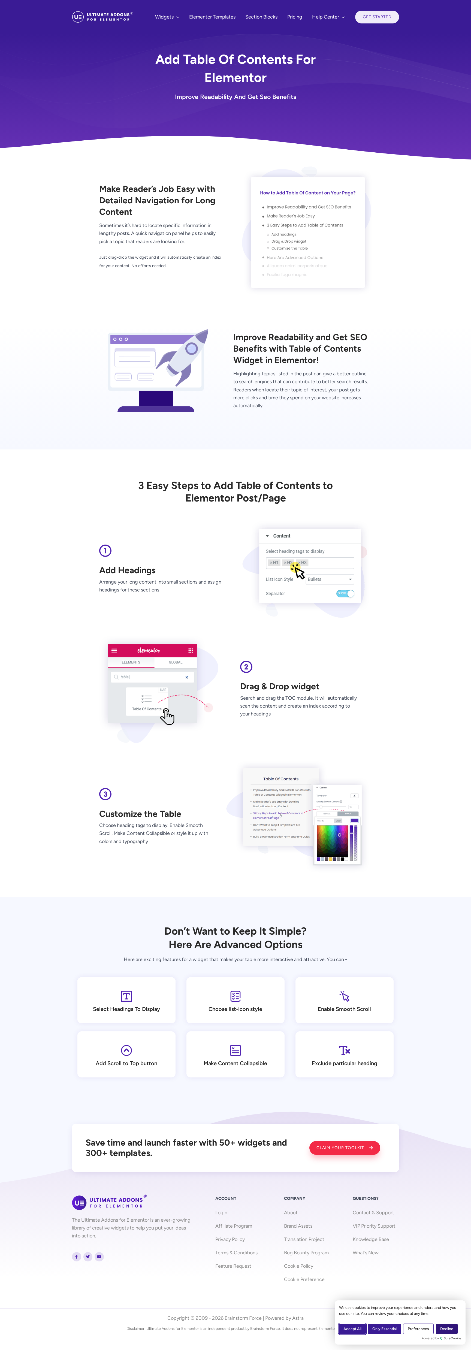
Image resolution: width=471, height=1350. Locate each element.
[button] (176, 16)
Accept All (352, 1329)
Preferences (418, 1329)
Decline (446, 1329)
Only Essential (384, 1329)
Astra (298, 1318)
